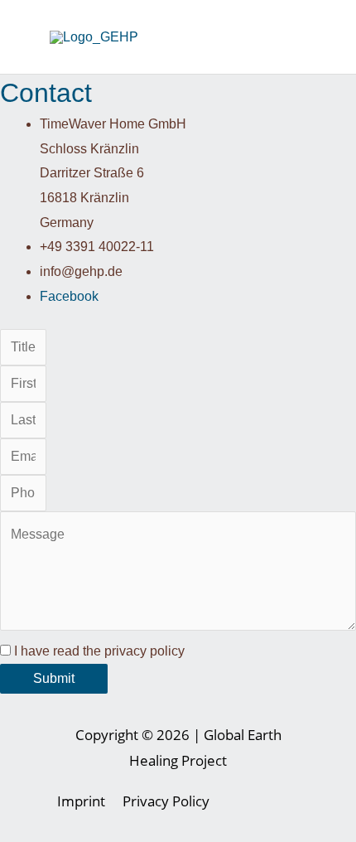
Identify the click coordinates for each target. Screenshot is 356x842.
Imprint (81, 801)
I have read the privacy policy (99, 651)
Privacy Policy (166, 801)
